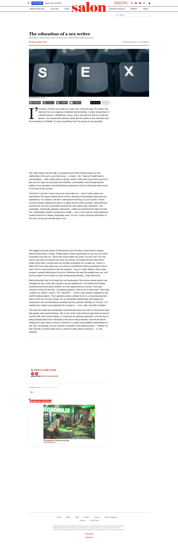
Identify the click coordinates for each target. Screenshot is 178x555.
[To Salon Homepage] (89, 7)
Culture (55, 9)
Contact (86, 517)
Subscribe (37, 3)
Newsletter (121, 3)
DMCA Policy (89, 537)
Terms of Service (111, 517)
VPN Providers (89, 534)
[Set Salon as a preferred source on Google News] (95, 102)
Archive (82, 520)
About (68, 517)
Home (59, 517)
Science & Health (117, 9)
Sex (31, 392)
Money (134, 9)
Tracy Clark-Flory (39, 42)
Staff (77, 517)
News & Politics (37, 9)
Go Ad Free (94, 520)
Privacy (97, 517)
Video (145, 9)
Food (67, 9)
